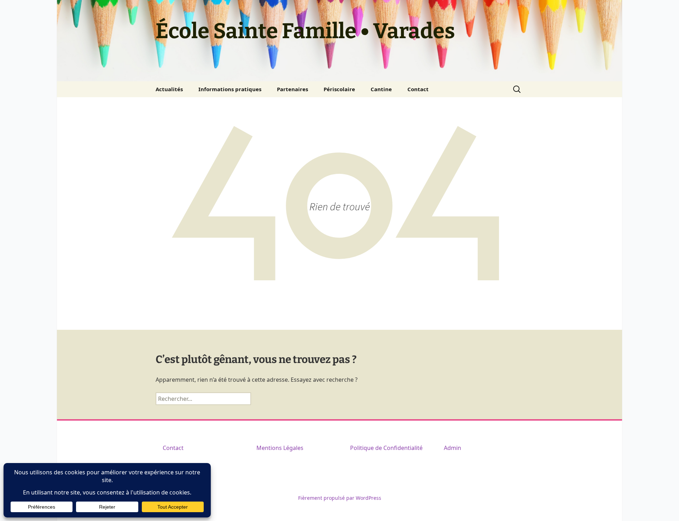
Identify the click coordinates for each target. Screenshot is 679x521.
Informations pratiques (229, 89)
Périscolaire (339, 89)
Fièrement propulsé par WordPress (339, 497)
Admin (452, 448)
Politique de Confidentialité (386, 448)
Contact (418, 89)
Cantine (381, 89)
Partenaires (292, 89)
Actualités (169, 89)
